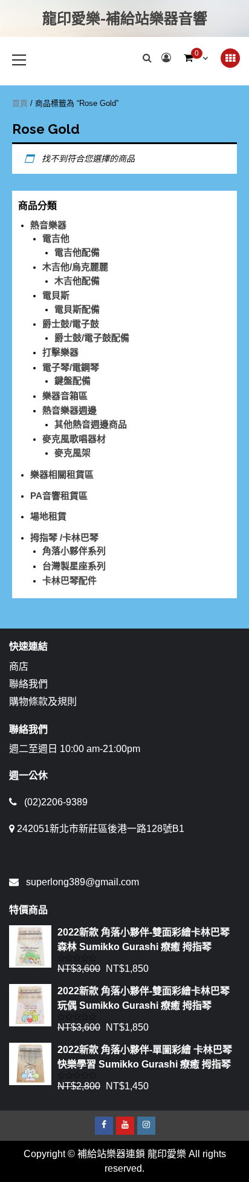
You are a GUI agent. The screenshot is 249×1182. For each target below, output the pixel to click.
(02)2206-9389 (56, 802)
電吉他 (56, 238)
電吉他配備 (77, 252)
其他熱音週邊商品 (90, 424)
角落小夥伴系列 (74, 551)
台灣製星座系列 (74, 566)
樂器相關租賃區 (62, 474)
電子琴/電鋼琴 (70, 367)
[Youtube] (125, 1126)
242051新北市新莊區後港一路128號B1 (100, 829)
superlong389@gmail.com (82, 882)
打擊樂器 (60, 352)
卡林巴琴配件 (69, 580)
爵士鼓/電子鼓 (70, 324)
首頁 (20, 103)
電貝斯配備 (77, 309)
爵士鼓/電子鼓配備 (91, 337)
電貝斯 (56, 295)
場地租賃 (48, 516)
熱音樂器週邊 (69, 410)
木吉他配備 (77, 281)
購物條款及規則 (43, 701)
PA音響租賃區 (59, 495)
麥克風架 (72, 452)
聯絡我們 (28, 684)
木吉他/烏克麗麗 (75, 267)
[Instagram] (146, 1126)
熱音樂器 (48, 225)
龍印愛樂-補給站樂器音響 (124, 18)
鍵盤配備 (72, 380)
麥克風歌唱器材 (74, 439)
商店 (18, 666)
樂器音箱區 (65, 396)
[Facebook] (104, 1126)
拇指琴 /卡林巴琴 (64, 537)
